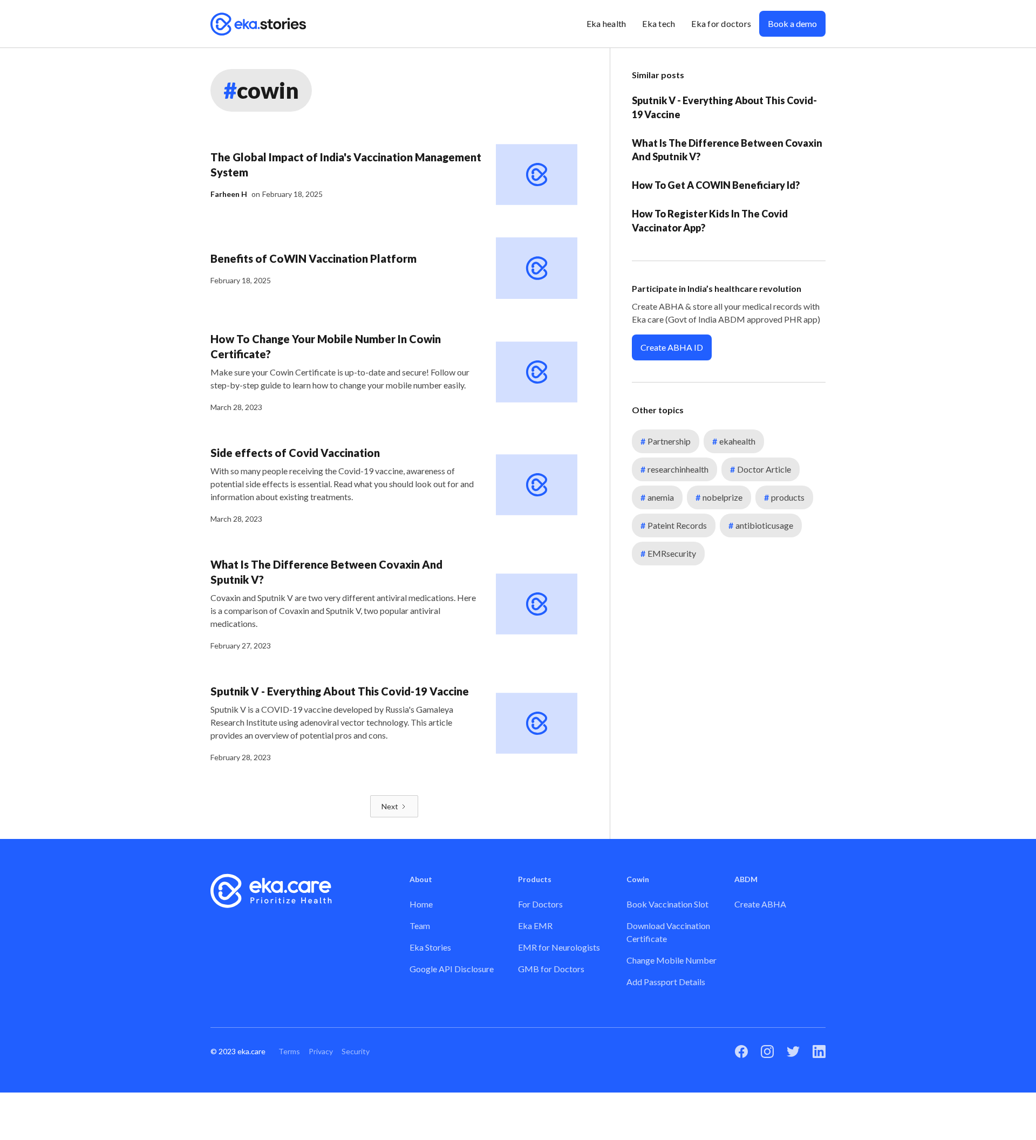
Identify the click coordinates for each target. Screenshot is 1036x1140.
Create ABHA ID (671, 347)
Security (356, 1051)
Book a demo (792, 23)
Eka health (606, 23)
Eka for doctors (721, 23)
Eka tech (658, 23)
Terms (289, 1051)
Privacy (321, 1051)
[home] (258, 24)
